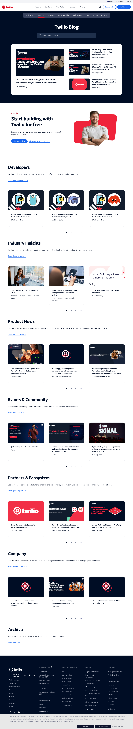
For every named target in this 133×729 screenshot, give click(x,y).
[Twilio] (7, 7)
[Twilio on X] (15, 712)
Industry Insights (63, 15)
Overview (41, 15)
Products (38, 7)
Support (120, 1)
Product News (77, 15)
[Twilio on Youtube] (24, 712)
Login (127, 1)
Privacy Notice (40, 721)
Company (104, 15)
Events (87, 15)
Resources (72, 7)
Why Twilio (60, 7)
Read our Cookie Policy (117, 726)
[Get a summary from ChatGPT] (25, 675)
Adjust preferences (103, 726)
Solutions (48, 7)
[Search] (100, 7)
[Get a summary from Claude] (34, 675)
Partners (95, 15)
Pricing (82, 7)
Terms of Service (68, 721)
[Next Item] (81, 232)
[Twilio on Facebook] (10, 712)
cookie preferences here (97, 719)
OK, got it (85, 726)
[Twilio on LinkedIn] (19, 712)
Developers (51, 15)
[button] (66, 232)
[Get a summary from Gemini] (30, 675)
